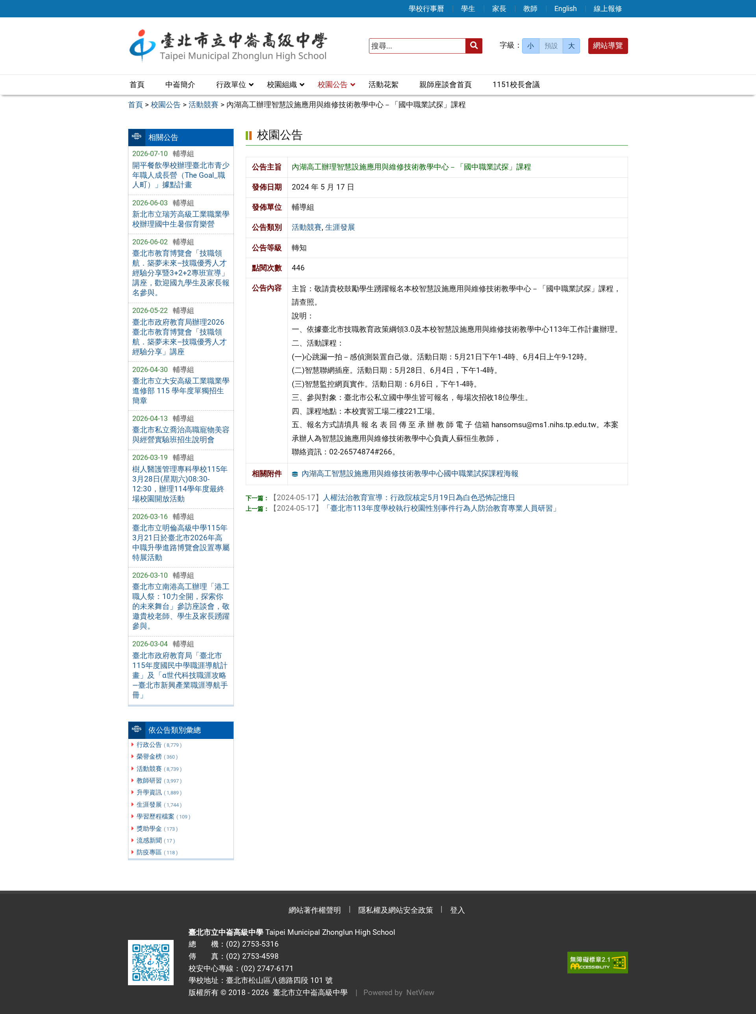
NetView (420, 992)
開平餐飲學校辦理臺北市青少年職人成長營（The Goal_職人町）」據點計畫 (181, 175)
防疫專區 (157, 852)
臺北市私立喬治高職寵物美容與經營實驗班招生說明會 (181, 434)
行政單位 (231, 84)
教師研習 (159, 780)
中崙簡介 (180, 84)
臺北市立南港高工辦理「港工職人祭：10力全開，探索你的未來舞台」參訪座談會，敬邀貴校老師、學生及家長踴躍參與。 (181, 606)
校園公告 (333, 84)
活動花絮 (383, 84)
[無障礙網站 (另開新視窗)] (597, 962)
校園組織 (282, 84)
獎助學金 (157, 828)
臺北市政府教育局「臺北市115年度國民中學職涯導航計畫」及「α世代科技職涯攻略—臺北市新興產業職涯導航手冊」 (180, 675)
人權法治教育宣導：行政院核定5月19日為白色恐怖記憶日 (392, 497)
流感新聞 (156, 840)
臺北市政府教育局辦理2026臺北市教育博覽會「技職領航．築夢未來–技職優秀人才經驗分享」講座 (179, 337)
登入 (457, 910)
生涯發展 (159, 804)
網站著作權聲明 (315, 910)
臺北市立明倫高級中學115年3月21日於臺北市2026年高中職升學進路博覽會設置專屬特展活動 (181, 542)
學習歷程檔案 (164, 816)
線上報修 (608, 8)
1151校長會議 (516, 84)
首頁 (137, 84)
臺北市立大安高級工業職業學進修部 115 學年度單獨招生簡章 (181, 390)
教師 (530, 8)
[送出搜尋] (473, 46)
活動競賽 (159, 768)
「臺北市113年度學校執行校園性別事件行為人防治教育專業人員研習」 (414, 508)
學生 (468, 8)
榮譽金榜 (157, 756)
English (565, 8)
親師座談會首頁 (445, 84)
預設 (551, 46)
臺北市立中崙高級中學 (308, 992)
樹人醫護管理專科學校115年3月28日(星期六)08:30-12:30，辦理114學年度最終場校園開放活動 (180, 484)
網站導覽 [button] (608, 45)
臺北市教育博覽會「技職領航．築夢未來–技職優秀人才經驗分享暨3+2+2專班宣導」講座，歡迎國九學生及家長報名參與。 (181, 273)
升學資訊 (159, 792)
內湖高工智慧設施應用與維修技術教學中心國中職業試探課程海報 (410, 473)
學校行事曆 (426, 8)
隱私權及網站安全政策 (395, 910)
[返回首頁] (228, 46)
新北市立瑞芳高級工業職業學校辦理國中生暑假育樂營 (181, 219)
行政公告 (159, 744)
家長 (499, 8)
